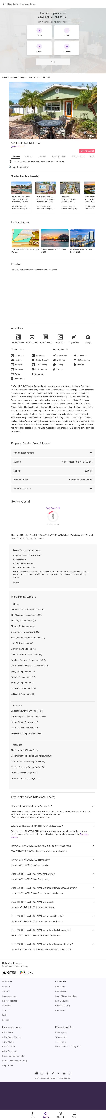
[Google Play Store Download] (26, 973)
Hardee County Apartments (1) (24, 722)
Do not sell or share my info (67, 1046)
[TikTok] (69, 1073)
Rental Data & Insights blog (14, 1060)
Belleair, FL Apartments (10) (23, 677)
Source (16, 582)
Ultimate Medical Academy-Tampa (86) (28, 761)
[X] (53, 1073)
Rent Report (60, 1010)
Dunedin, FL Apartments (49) (24, 688)
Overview (16, 156)
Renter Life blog (62, 1005)
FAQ (4, 1015)
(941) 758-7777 (18, 146)
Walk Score (51, 508)
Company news (9, 996)
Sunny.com (7, 1005)
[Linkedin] (42, 1073)
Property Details (59, 156)
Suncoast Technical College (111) (25, 778)
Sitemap (6, 1019)
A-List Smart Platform (12, 1037)
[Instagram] (64, 1073)
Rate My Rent (61, 991)
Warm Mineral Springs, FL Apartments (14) (30, 665)
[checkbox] (39, 32)
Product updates (9, 1000)
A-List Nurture (8, 1046)
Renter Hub (60, 986)
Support (5, 1010)
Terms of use (61, 1037)
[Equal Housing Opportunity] (36, 1073)
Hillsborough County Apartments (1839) (28, 716)
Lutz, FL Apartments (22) (22, 643)
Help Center (7, 1065)
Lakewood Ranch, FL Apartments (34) (27, 609)
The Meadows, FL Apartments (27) (26, 614)
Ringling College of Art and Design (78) (28, 767)
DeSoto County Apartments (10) (25, 727)
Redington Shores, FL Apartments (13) (28, 637)
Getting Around (77, 156)
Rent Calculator (62, 1000)
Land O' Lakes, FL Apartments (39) (26, 654)
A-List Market (8, 1041)
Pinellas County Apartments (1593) (26, 733)
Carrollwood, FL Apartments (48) (25, 631)
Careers (6, 991)
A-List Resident (9, 1051)
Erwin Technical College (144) (24, 772)
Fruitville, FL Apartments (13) (24, 620)
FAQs (92, 156)
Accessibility (60, 1041)
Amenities (42, 156)
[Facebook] (47, 1073)
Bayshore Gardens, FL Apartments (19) (28, 660)
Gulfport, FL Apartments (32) (23, 648)
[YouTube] (58, 1073)
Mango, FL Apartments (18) (23, 671)
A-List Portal (7, 1032)
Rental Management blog (13, 1056)
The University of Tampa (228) (24, 750)
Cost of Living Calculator (66, 996)
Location (29, 156)
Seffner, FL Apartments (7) (22, 682)
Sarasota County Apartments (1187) (27, 710)
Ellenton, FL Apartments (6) (23, 626)
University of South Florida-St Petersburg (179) (31, 755)
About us (6, 986)
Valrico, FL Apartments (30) (23, 694)
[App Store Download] (9, 973)
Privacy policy (61, 1032)
